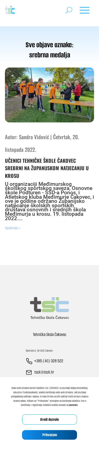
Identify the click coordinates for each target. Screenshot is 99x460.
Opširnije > (12, 228)
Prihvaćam (49, 434)
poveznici (73, 405)
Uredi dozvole (49, 419)
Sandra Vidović (34, 137)
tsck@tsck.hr (44, 372)
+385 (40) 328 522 (48, 361)
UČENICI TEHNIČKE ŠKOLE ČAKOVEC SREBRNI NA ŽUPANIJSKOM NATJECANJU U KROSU (47, 168)
